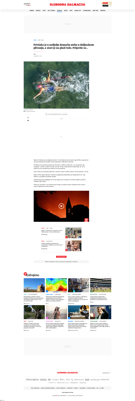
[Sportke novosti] (49, 379)
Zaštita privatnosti (61, 388)
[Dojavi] (27, 4)
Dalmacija (59, 10)
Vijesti (44, 10)
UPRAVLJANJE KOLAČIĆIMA (67, 392)
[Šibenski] (83, 382)
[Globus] (55, 379)
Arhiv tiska (95, 10)
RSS (97, 388)
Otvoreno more (87, 10)
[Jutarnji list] (32, 379)
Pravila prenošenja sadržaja (48, 388)
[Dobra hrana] (79, 379)
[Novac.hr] (105, 379)
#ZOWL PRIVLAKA (61, 256)
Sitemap (102, 388)
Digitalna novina (91, 388)
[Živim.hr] (62, 379)
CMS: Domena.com (79, 395)
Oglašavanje (83, 388)
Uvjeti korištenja (35, 388)
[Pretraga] (110, 5)
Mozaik (65, 10)
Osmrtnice (102, 10)
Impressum (69, 388)
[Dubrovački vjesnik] (63, 382)
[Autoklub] (95, 379)
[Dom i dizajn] (87, 379)
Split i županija (51, 10)
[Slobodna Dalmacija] (67, 4)
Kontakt (76, 388)
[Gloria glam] (72, 379)
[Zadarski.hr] (74, 382)
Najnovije (38, 10)
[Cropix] (52, 382)
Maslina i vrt (78, 10)
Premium (32, 10)
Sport (71, 10)
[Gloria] (68, 379)
